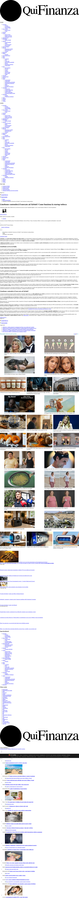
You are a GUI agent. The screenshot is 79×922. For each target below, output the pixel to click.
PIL (3, 713)
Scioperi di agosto (5, 187)
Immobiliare (4, 38)
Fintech (6, 95)
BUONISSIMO (64, 755)
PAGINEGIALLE (25, 755)
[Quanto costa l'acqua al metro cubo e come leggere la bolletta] (40, 869)
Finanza (6, 25)
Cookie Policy (24, 756)
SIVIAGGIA (54, 755)
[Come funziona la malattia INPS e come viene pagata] (40, 890)
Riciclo (6, 63)
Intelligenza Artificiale (9, 96)
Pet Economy (7, 45)
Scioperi (6, 51)
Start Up (4, 317)
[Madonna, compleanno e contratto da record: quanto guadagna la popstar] (40, 839)
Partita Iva (7, 85)
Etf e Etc (6, 68)
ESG (6, 60)
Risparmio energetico (9, 64)
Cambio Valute (8, 91)
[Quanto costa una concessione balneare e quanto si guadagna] (40, 769)
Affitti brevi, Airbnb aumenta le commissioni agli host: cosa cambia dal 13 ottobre (18, 327)
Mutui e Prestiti (8, 40)
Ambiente (7, 58)
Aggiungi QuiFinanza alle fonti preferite (10, 190)
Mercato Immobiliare (6, 200)
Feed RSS (19, 748)
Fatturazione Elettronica (9, 83)
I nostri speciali (5, 76)
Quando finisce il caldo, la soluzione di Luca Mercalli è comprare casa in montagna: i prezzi (18, 611)
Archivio (23, 748)
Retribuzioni (7, 654)
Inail (3, 718)
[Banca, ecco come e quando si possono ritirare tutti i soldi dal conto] (40, 856)
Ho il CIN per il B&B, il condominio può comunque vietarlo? (14, 331)
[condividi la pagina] (1, 230)
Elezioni (6, 54)
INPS (3, 691)
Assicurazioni (7, 80)
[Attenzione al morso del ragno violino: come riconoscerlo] (40, 782)
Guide (3, 78)
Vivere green (7, 65)
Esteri (3, 56)
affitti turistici (26, 315)
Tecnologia (4, 94)
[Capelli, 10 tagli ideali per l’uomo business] (40, 786)
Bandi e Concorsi (8, 35)
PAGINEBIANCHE (42, 755)
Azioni (6, 70)
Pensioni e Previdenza (9, 86)
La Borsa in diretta (6, 186)
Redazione (4, 684)
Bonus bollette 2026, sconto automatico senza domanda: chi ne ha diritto (14, 587)
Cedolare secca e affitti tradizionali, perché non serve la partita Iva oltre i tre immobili (18, 330)
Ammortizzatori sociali (6, 702)
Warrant (6, 71)
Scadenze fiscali (5, 188)
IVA (3, 703)
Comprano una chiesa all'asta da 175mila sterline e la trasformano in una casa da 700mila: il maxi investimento (21, 617)
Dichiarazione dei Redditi (10, 82)
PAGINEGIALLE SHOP (32, 755)
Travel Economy (8, 44)
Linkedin (4, 218)
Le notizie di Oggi (6, 722)
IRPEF (3, 706)
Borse (3, 66)
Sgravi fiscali (5, 698)
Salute (3, 97)
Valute (6, 74)
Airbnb (5, 236)
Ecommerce (4, 697)
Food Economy (8, 42)
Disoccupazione (8, 655)
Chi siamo (12, 756)
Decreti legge (5, 689)
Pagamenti (4, 692)
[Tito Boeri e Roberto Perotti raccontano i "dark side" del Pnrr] (40, 825)
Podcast (3, 77)
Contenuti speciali (3, 748)
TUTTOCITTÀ (48, 755)
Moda (6, 43)
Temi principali (5, 721)
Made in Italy (5, 700)
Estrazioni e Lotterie (9, 48)
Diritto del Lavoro (8, 36)
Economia (4, 24)
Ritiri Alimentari (8, 50)
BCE (3, 709)
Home (3, 199)
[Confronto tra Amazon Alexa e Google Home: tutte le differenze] (40, 847)
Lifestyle (4, 41)
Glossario (4, 75)
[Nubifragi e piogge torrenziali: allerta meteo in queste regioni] (40, 817)
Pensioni (4, 32)
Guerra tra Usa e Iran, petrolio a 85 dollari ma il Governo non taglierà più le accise (16, 575)
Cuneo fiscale (5, 717)
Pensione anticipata (8, 649)
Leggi (6, 31)
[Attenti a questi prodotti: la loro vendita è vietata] (40, 873)
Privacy (20, 756)
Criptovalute (7, 81)
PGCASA (37, 755)
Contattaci (9, 748)
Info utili (4, 47)
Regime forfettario (8, 642)
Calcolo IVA (7, 88)
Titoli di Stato (7, 72)
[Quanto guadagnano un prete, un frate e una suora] (40, 760)
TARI (3, 720)
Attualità (4, 98)
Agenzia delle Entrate (6, 696)
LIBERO (17, 755)
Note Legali (16, 756)
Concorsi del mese (6, 189)
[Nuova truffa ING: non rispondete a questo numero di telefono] (40, 881)
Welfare (3, 699)
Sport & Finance (5, 46)
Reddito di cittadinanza (6, 694)
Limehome (2, 236)
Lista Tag (4, 723)
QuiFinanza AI (5, 37)
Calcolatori (4, 87)
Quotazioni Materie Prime (10, 93)
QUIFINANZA (59, 755)
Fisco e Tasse (5, 29)
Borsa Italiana (7, 67)
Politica (3, 53)
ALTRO (1, 103)
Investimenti (7, 26)
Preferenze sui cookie (30, 756)
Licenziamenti (5, 704)
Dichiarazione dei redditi (7, 690)
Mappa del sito (14, 748)
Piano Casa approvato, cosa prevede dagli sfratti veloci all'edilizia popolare (14, 623)
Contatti (4, 101)
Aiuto (35, 756)
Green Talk (7, 61)
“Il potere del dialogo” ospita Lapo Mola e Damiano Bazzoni (12, 593)
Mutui (6, 84)
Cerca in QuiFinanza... (4, 747)
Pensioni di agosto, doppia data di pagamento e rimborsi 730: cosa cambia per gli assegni (17, 569)
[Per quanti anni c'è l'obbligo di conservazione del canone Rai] (40, 795)
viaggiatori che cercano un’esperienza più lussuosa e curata (39, 308)
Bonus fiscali (7, 639)
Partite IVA (7, 656)
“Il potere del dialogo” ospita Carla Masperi (8, 605)
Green (3, 57)
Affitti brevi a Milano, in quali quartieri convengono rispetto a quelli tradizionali (17, 329)
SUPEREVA (68, 755)
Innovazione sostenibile (9, 62)
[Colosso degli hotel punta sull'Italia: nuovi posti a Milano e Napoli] (40, 778)
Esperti (3, 99)
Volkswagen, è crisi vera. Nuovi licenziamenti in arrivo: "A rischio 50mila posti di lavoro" (17, 581)
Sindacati (4, 707)
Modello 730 (4, 719)
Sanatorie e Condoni (6, 701)
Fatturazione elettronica (7, 714)
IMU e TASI (4, 711)
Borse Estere (7, 73)
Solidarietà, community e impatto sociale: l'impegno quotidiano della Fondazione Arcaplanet (18, 599)
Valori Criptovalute (8, 92)
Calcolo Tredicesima (9, 89)
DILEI (51, 755)
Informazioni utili (5, 643)
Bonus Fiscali (7, 30)
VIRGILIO (21, 755)
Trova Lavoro (7, 34)
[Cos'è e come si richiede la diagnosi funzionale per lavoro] (40, 877)
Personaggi (4, 52)
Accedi (1, 22)
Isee (3, 716)
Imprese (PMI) (8, 27)
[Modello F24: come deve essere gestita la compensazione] (40, 808)
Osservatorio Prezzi (6, 55)
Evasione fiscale (8, 641)
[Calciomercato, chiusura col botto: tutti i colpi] (40, 804)
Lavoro (3, 33)
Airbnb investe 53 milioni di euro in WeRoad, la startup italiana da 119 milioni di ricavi (19, 328)
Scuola (3, 693)
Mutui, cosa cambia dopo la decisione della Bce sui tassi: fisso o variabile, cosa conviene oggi (18, 628)
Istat (3, 712)
